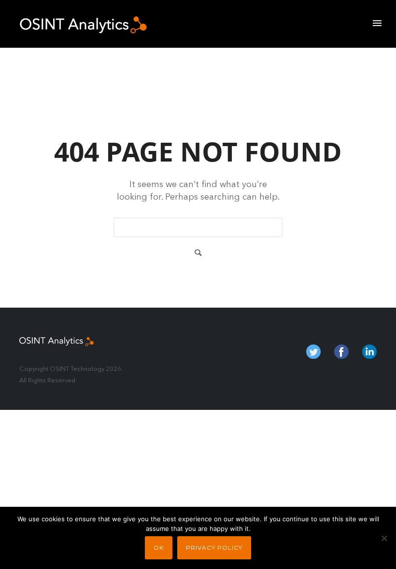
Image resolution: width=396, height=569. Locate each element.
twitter (313, 351)
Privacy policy (214, 547)
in (369, 351)
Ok (159, 547)
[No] (384, 538)
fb (341, 351)
